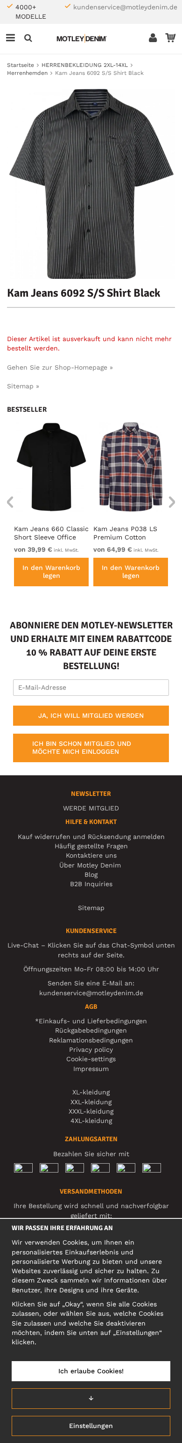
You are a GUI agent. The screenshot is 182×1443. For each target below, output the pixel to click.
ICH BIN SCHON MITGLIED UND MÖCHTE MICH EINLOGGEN (81, 748)
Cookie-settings (91, 1059)
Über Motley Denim (91, 865)
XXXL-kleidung (91, 1111)
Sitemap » (23, 386)
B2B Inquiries (91, 884)
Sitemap (91, 907)
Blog (91, 874)
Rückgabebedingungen (91, 1030)
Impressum (91, 1068)
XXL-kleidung (91, 1102)
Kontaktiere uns (91, 855)
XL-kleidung (91, 1092)
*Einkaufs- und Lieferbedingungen (91, 1021)
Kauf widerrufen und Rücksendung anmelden (91, 836)
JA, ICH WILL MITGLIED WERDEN (91, 715)
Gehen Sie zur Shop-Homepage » (60, 367)
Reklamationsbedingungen (91, 1040)
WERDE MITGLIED (91, 808)
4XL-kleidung (91, 1120)
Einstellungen (91, 1425)
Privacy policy (91, 1049)
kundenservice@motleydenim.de (125, 7)
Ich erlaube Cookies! (91, 1371)
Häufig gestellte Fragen (91, 846)
